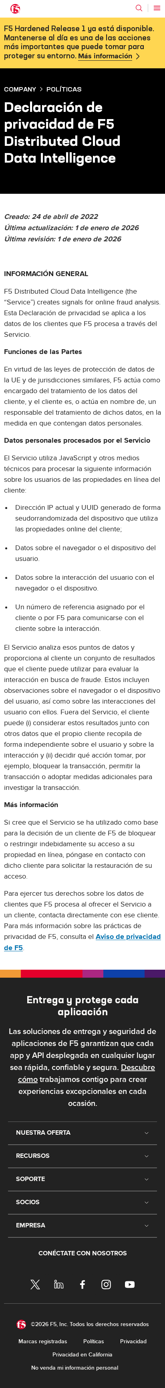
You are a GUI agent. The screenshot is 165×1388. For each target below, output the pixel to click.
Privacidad (133, 1341)
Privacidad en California (82, 1354)
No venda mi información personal (74, 1367)
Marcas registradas (42, 1341)
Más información (105, 56)
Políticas (93, 1341)
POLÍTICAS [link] (64, 89)
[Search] (139, 8)
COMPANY (20, 89)
